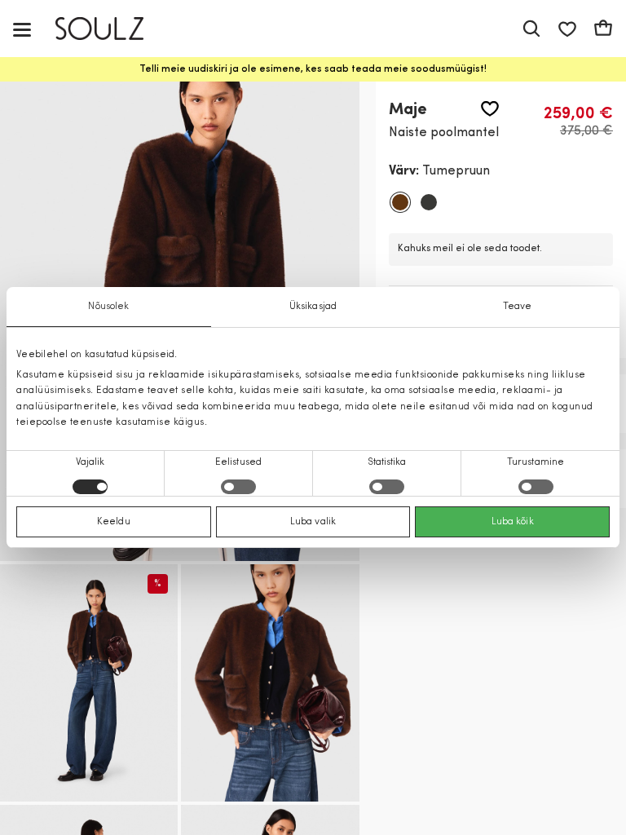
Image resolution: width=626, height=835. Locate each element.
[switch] (238, 486)
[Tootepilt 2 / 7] (89, 683)
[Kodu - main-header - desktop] (111, 29)
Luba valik (313, 522)
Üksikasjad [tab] (313, 306)
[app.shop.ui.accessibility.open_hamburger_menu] (22, 29)
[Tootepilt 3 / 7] (270, 683)
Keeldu (113, 522)
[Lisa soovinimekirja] (490, 109)
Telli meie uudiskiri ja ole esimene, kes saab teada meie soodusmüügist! (313, 69)
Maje (408, 110)
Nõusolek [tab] (108, 306)
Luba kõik (513, 522)
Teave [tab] (517, 306)
